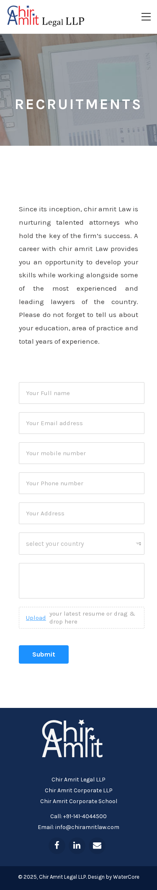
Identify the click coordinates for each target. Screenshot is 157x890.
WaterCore (126, 877)
